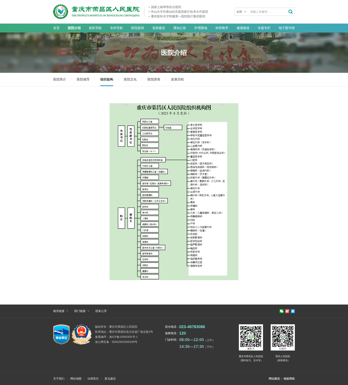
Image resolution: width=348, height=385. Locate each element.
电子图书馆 (287, 28)
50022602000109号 (124, 341)
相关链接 (58, 311)
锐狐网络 (289, 378)
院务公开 (101, 311)
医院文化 (130, 79)
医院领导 (83, 79)
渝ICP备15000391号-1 (123, 336)
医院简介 (59, 79)
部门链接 (80, 311)
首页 (56, 28)
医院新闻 (137, 28)
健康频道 (243, 28)
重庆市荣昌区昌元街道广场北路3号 (131, 331)
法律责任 (93, 378)
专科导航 (116, 28)
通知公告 (179, 28)
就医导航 (95, 28)
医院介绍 (74, 28)
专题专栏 (264, 28)
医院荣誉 (153, 79)
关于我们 (58, 378)
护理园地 (200, 28)
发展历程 (177, 79)
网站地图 (76, 378)
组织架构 (106, 79)
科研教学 (221, 28)
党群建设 (158, 28)
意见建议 (110, 378)
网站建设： (276, 378)
